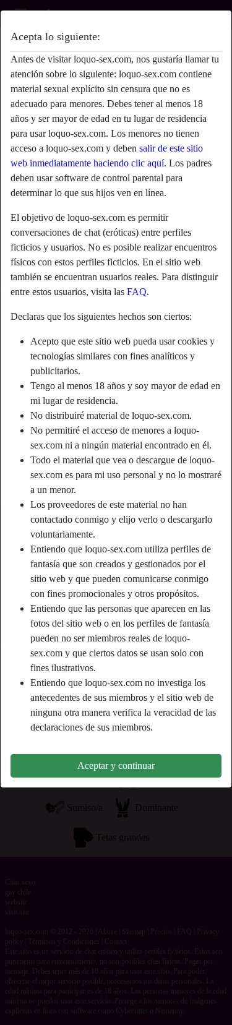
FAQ (137, 291)
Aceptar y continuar (116, 765)
